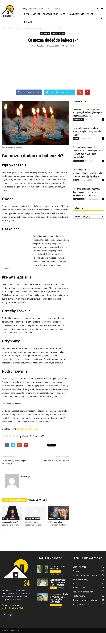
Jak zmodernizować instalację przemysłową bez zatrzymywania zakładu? (87, 131)
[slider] (10, 436)
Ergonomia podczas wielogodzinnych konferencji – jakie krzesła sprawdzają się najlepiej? (88, 173)
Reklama (49, 8)
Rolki (75, 583)
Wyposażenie (77, 14)
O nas (41, 8)
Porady (28, 21)
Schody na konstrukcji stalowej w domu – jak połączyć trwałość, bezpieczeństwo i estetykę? (86, 192)
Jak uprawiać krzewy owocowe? (54, 460)
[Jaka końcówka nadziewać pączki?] (35, 513)
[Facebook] (97, 8)
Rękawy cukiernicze (57, 33)
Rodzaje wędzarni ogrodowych (57, 567)
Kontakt (58, 8)
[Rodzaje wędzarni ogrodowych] (42, 569)
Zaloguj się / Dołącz (30, 8)
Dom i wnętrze (32, 14)
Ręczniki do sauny (80, 579)
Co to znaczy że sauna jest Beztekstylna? (14, 462)
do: (18, 429)
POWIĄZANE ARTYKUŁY (14, 500)
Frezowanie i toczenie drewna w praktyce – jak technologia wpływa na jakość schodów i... (87, 112)
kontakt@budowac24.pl (12, 608)
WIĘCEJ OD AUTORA (37, 500)
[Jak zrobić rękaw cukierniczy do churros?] (58, 513)
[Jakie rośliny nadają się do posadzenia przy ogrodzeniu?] (42, 582)
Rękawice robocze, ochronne (86, 600)
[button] (100, 18)
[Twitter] (102, 8)
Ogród (90, 14)
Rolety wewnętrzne (81, 604)
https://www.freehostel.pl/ (31, 429)
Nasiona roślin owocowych (85, 575)
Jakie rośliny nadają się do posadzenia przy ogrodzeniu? (58, 582)
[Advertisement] (53, 68)
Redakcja (41, 46)
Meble (64, 14)
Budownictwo (50, 14)
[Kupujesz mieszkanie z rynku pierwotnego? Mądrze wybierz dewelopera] (42, 597)
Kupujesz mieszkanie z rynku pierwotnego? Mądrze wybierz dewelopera (59, 598)
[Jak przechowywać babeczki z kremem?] (12, 513)
